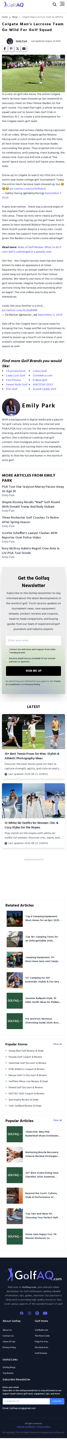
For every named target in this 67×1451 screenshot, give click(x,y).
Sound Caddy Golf (44, 389)
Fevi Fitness (13, 380)
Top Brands (8, 1373)
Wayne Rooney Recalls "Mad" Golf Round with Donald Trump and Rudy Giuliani (31, 504)
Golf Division (41, 1353)
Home (5, 17)
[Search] (55, 5)
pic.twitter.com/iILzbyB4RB (19, 310)
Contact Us (8, 1336)
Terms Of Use (9, 1342)
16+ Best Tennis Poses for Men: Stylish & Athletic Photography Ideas (32, 756)
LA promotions (15, 371)
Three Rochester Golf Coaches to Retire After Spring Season (30, 520)
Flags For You (41, 1341)
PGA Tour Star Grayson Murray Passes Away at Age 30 (33, 489)
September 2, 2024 (50, 315)
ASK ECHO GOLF (43, 384)
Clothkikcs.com (42, 375)
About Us (7, 1330)
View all (57, 1044)
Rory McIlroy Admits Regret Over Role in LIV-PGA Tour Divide (31, 551)
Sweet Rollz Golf (16, 384)
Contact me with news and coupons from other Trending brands (32, 651)
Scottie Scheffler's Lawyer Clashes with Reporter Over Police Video (29, 535)
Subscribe (57, 1401)
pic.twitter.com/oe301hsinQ (28, 189)
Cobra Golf (40, 371)
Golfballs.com (41, 1330)
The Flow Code (42, 1336)
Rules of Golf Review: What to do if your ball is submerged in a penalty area (31, 249)
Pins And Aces (41, 1347)
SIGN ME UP (33, 671)
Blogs (15, 17)
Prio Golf (11, 389)
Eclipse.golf (40, 380)
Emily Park (21, 41)
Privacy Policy (32, 684)
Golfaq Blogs (9, 1367)
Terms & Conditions (26, 1426)
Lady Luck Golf (15, 375)
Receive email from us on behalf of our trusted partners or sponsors (32, 660)
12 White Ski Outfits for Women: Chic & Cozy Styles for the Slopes (31, 825)
